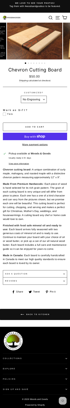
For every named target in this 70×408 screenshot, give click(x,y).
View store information (19, 164)
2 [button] (29, 63)
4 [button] (34, 63)
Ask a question (16, 274)
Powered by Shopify (35, 405)
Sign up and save (16, 389)
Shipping (23, 80)
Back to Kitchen (37, 314)
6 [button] (39, 63)
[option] (35, 5)
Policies (9, 379)
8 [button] (45, 63)
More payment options (35, 144)
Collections (12, 358)
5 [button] (37, 63)
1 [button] (26, 63)
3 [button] (31, 63)
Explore (9, 369)
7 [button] (42, 63)
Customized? (33, 93)
